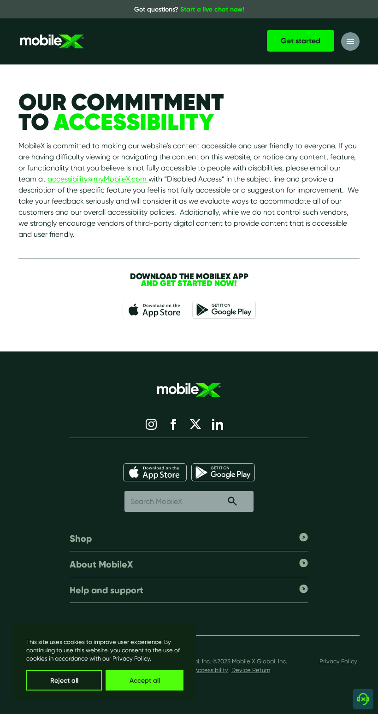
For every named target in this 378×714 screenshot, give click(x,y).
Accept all (145, 680)
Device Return (250, 670)
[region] (105, 661)
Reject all (64, 680)
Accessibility (211, 670)
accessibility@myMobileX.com (97, 179)
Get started (300, 40)
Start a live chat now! (212, 9)
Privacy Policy (131, 658)
